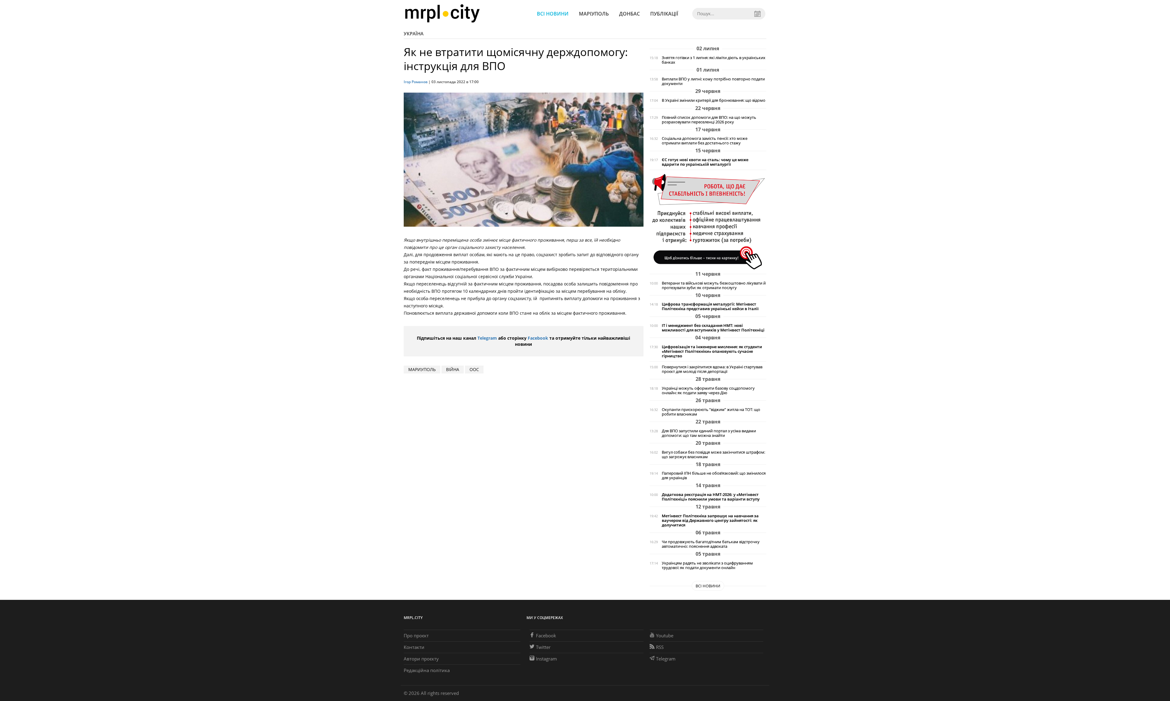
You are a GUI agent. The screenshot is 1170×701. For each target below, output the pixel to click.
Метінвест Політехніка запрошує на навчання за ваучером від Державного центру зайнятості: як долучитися (710, 520)
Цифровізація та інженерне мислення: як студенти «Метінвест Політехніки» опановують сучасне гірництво (712, 351)
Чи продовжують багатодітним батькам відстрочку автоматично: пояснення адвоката (711, 544)
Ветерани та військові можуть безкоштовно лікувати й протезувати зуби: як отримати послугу (714, 285)
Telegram (487, 338)
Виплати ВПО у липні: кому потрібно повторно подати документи (713, 81)
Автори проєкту (421, 659)
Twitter (543, 647)
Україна (414, 33)
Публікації (664, 13)
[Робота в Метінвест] (708, 221)
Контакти (414, 647)
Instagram (546, 659)
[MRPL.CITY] (442, 13)
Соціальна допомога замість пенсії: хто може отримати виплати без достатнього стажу (704, 140)
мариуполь (422, 369)
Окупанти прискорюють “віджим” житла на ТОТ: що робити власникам (711, 411)
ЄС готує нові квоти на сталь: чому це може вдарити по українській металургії (705, 162)
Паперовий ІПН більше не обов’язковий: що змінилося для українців (714, 475)
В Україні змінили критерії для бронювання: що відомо (713, 100)
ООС (474, 369)
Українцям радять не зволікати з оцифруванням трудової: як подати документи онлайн (707, 565)
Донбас (629, 13)
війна (452, 369)
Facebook (538, 338)
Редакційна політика (427, 670)
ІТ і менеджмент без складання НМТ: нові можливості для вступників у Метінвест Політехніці (713, 327)
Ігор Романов (415, 81)
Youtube (664, 635)
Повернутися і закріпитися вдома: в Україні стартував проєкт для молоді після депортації (712, 369)
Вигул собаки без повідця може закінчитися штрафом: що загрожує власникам (713, 454)
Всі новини (553, 13)
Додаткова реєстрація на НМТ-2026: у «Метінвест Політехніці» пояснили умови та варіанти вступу (711, 496)
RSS (660, 647)
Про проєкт (416, 635)
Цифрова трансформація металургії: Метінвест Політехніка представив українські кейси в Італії (710, 306)
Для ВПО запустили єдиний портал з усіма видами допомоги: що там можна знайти (709, 433)
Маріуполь (594, 13)
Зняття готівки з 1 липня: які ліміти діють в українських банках (713, 60)
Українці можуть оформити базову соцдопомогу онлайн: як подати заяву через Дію (708, 390)
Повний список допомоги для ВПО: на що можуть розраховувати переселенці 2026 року (709, 119)
